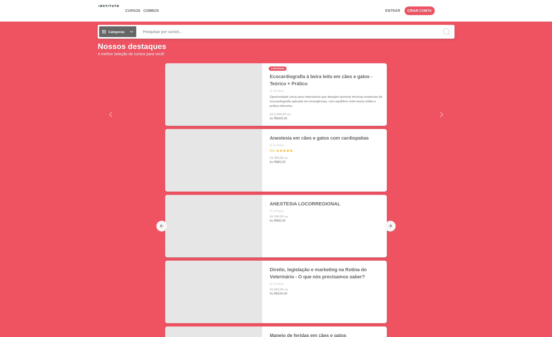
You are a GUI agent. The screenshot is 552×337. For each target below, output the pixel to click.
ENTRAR (392, 11)
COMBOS (151, 11)
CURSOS (132, 11)
